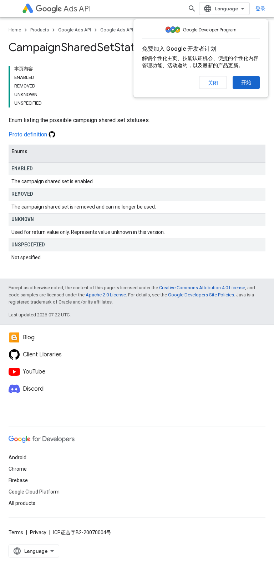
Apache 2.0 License (106, 294)
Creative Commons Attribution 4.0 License (202, 287)
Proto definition (29, 134)
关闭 (213, 83)
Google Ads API (74, 29)
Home (15, 29)
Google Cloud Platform (34, 492)
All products (22, 503)
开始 (246, 82)
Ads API (77, 9)
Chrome (18, 469)
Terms (16, 532)
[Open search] (192, 8)
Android (17, 457)
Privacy (38, 532)
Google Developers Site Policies (201, 294)
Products (39, 29)
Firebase (18, 480)
